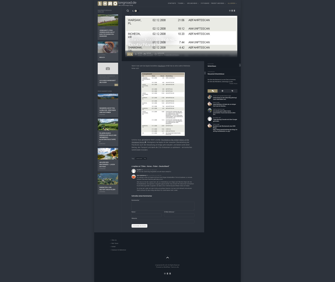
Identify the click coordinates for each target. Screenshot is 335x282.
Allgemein (231, 3)
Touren (180, 3)
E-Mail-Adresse (169, 212)
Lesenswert (139, 158)
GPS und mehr (192, 3)
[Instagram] (230, 10)
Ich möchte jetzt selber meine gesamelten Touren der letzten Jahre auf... (224, 112)
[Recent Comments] (212, 91)
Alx (178, 267)
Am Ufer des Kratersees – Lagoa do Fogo (107, 164)
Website (134, 218)
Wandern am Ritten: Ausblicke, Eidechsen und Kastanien (107, 110)
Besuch (102, 57)
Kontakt (113, 246)
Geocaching (102, 76)
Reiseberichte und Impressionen (173, 55)
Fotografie (205, 3)
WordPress (166, 267)
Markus (140, 55)
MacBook (161, 66)
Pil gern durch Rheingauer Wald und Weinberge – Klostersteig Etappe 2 (107, 137)
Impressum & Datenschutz (118, 250)
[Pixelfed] (234, 10)
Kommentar (136, 200)
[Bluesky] (232, 10)
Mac (145, 158)
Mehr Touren (114, 243)
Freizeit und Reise (217, 3)
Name (134, 212)
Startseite (172, 3)
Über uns (114, 240)
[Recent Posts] (222, 91)
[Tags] (232, 91)
